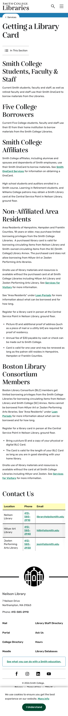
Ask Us (39, 632)
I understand (34, 707)
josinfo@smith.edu (48, 544)
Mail (4, 623)
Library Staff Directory (49, 623)
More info (43, 698)
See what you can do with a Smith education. (34, 661)
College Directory (12, 641)
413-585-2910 (27, 517)
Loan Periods (43, 295)
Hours (39, 641)
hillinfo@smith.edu (48, 530)
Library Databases (46, 651)
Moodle (6, 651)
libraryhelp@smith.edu (50, 516)
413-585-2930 (27, 544)
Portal (6, 632)
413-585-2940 (27, 530)
